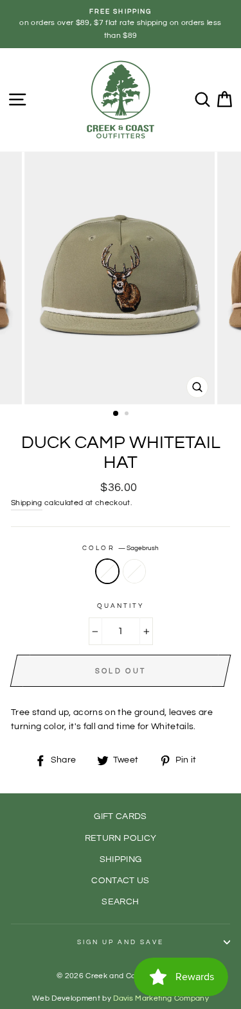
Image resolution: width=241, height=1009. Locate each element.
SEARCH (120, 901)
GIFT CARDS (120, 816)
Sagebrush (107, 571)
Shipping (26, 502)
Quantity (120, 606)
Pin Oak (134, 571)
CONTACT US (120, 880)
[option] (120, 24)
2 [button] (128, 414)
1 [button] (116, 414)
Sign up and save (121, 942)
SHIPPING (121, 859)
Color (120, 548)
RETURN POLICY (120, 838)
